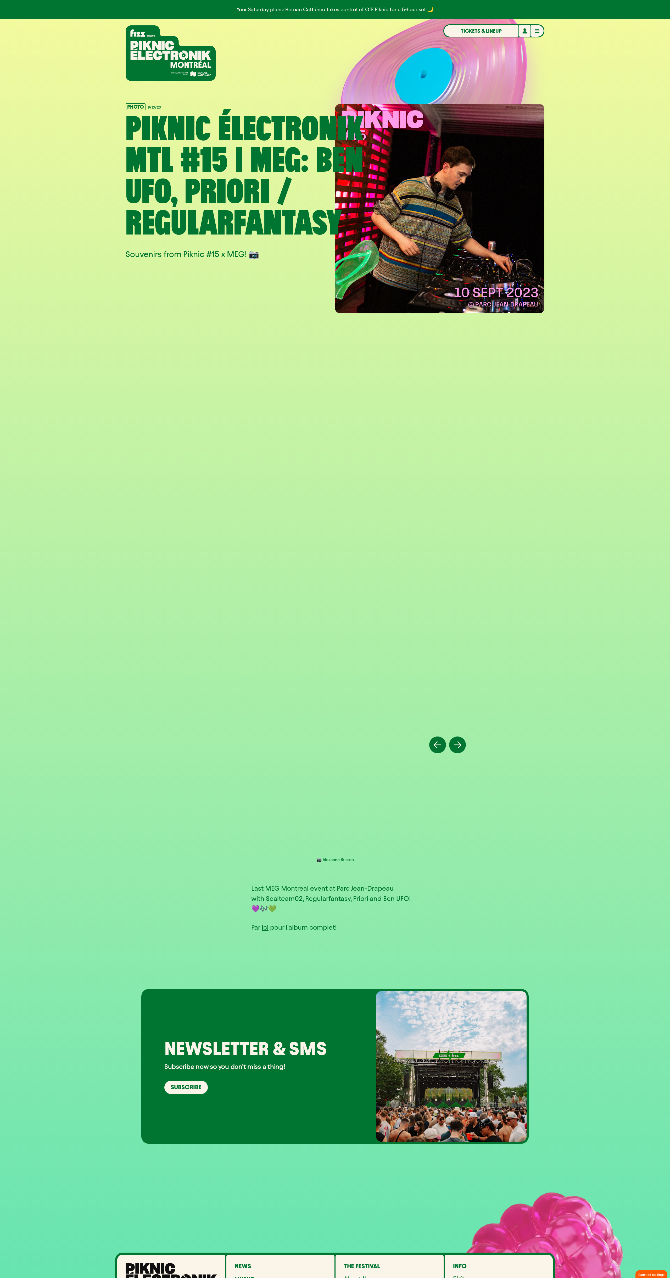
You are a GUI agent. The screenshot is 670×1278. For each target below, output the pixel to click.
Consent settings (651, 1274)
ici (265, 927)
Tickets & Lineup (481, 31)
